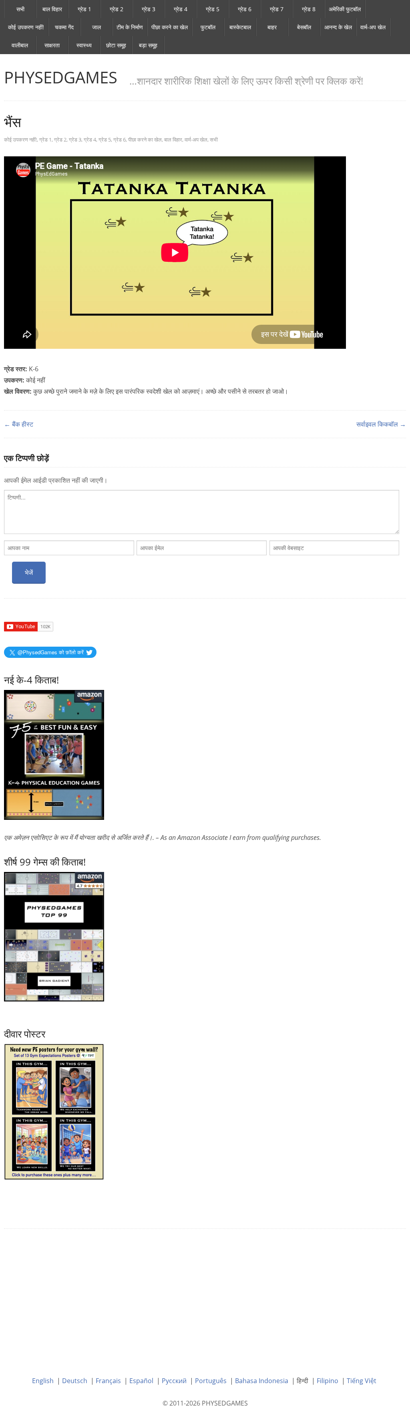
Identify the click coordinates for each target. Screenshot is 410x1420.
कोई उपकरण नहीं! (26, 27)
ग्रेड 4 (180, 9)
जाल (96, 27)
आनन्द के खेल (338, 27)
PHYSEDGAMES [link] (60, 77)
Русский (174, 1380)
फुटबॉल (208, 27)
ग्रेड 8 (309, 9)
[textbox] (201, 512)
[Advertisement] (205, 1296)
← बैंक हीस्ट (18, 424)
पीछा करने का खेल (169, 27)
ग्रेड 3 (148, 9)
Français (108, 1380)
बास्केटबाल (240, 27)
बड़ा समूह (148, 45)
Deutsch (74, 1380)
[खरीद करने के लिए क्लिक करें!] (54, 936)
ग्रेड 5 (212, 9)
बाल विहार (52, 9)
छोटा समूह (116, 45)
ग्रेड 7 (276, 9)
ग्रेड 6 (244, 9)
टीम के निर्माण (130, 27)
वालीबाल (20, 45)
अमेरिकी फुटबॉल (345, 9)
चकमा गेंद (64, 27)
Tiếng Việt (361, 1380)
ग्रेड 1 (84, 9)
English (43, 1380)
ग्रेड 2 (116, 9)
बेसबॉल (304, 27)
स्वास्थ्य (84, 45)
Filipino (327, 1380)
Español (141, 1380)
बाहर (272, 27)
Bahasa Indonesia (261, 1380)
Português (211, 1380)
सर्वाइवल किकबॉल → (381, 424)
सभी (20, 9)
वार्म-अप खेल (373, 27)
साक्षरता (52, 45)
